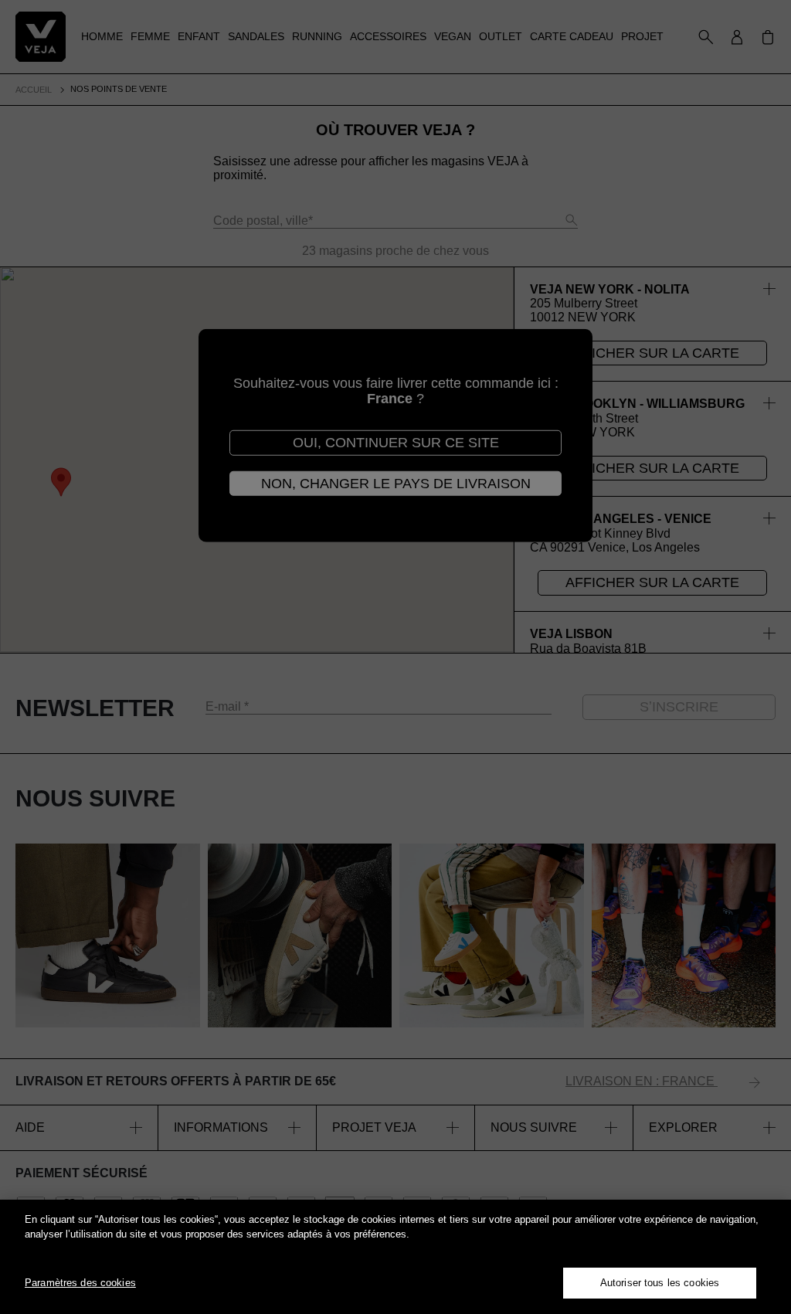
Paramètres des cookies (80, 1283)
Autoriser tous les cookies (659, 1283)
